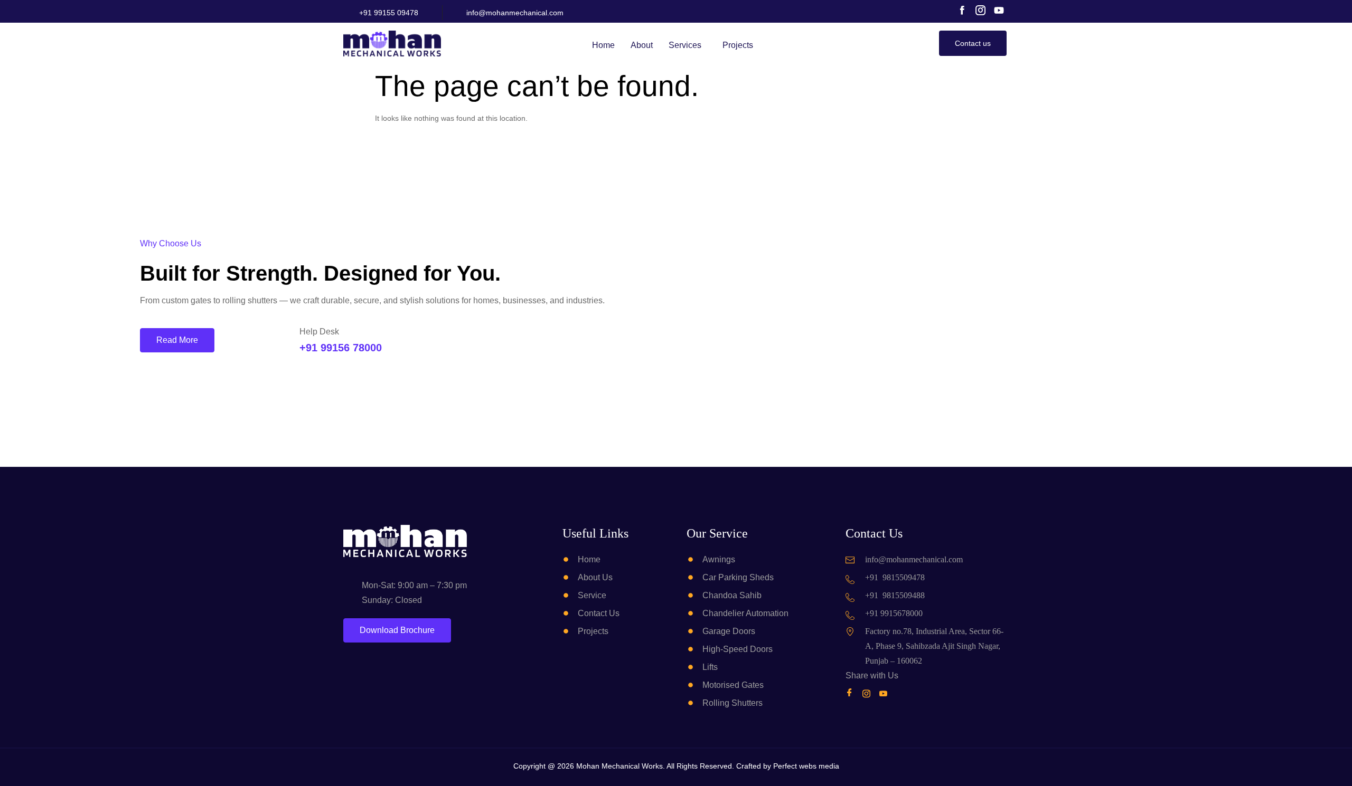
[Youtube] (999, 10)
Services (685, 45)
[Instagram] (868, 693)
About (642, 45)
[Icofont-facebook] (962, 10)
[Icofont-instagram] (980, 10)
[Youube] (885, 693)
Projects (737, 45)
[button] (688, 45)
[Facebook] (852, 693)
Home (603, 45)
